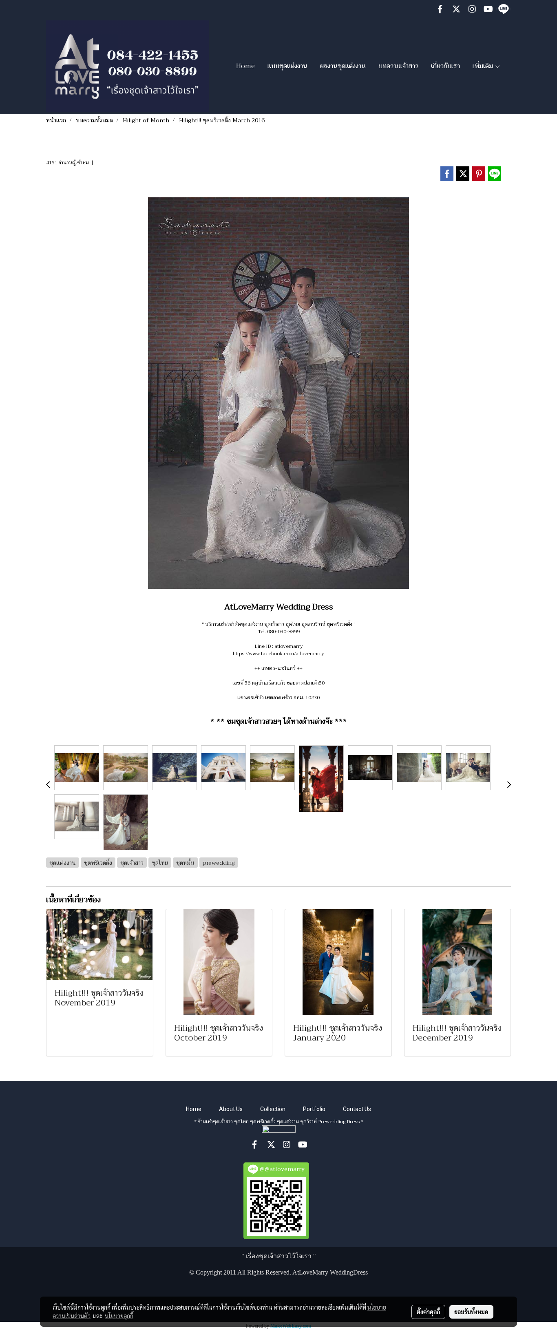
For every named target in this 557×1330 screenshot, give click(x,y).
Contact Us (357, 1109)
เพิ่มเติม (484, 66)
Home (245, 66)
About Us (231, 1109)
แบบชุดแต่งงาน (287, 66)
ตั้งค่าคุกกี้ (428, 1311)
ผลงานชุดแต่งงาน (343, 66)
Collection (272, 1109)
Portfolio (314, 1109)
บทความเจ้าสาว (398, 66)
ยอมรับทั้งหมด (471, 1311)
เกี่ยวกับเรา (445, 66)
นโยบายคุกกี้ (119, 1315)
